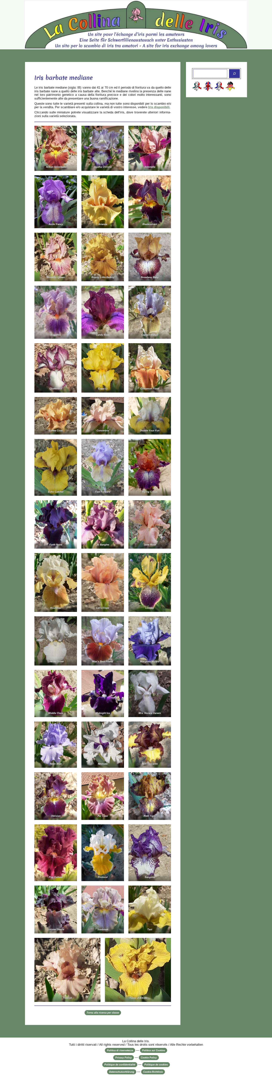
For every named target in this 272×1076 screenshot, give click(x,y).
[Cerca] (234, 73)
